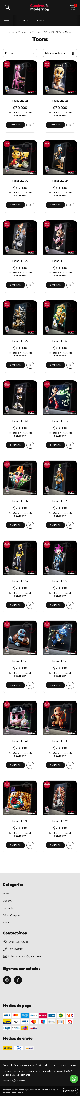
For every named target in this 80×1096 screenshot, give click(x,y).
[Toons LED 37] (30, 525)
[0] (72, 8)
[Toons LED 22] (30, 285)
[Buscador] (7, 7)
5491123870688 (18, 942)
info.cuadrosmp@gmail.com (24, 956)
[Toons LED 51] (30, 445)
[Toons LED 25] (70, 525)
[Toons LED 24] (70, 205)
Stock (40, 20)
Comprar (15, 125)
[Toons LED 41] (30, 765)
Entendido (69, 1091)
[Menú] (7, 20)
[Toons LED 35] (30, 845)
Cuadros (24, 20)
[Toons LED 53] (70, 365)
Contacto (8, 908)
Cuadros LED (39, 32)
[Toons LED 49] (70, 285)
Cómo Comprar (11, 915)
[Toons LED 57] (30, 605)
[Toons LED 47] (70, 445)
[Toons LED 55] (70, 605)
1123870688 (15, 949)
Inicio (11, 32)
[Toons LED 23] (30, 125)
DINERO (56, 32)
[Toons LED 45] (30, 685)
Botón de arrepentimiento (16, 1074)
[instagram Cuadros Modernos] (7, 980)
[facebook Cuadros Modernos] (18, 980)
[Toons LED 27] (30, 365)
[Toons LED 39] (70, 765)
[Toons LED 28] (70, 845)
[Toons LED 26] (70, 125)
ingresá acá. (63, 1071)
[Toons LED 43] (70, 685)
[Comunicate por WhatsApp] (74, 1079)
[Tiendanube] (14, 1081)
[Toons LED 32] (30, 205)
